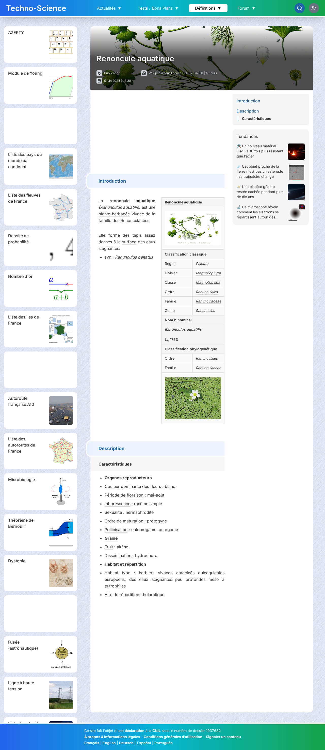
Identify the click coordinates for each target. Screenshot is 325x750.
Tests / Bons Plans (158, 8)
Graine (111, 538)
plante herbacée (114, 213)
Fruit (109, 546)
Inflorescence (117, 503)
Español (144, 743)
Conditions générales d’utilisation (173, 737)
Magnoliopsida (208, 282)
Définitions (208, 8)
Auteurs (211, 73)
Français (91, 743)
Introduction (248, 100)
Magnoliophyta (208, 273)
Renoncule (174, 202)
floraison (135, 495)
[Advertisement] (40, 126)
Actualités (109, 8)
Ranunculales (207, 292)
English (109, 743)
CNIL (156, 730)
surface (129, 241)
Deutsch (126, 743)
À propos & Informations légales (112, 737)
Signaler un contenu (223, 737)
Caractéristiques (256, 118)
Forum (247, 8)
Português (163, 743)
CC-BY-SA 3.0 (192, 73)
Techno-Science (36, 8)
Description (248, 111)
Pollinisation (116, 529)
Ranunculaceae (208, 301)
